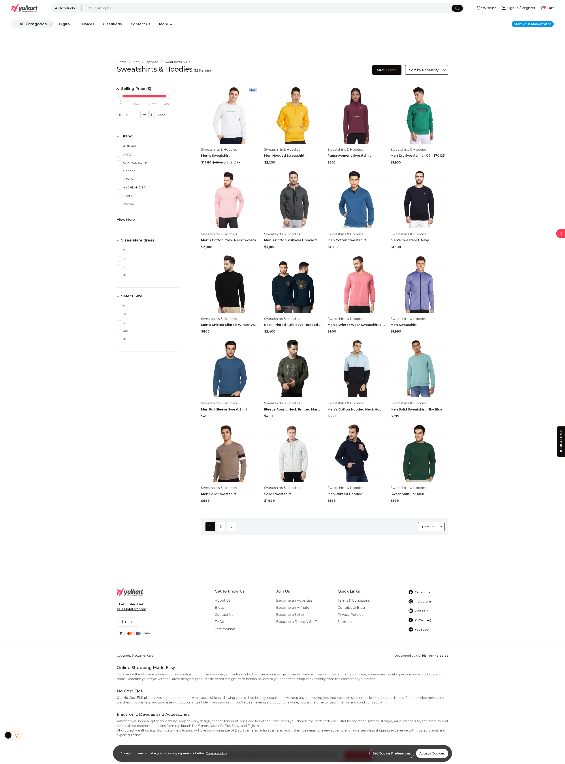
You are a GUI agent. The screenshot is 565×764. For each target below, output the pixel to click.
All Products (65, 8)
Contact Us (224, 615)
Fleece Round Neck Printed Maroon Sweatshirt (293, 409)
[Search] (457, 8)
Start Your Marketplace (532, 24)
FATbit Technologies (432, 655)
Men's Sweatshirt (215, 156)
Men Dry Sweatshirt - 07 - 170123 (418, 156)
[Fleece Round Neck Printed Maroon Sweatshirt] (293, 368)
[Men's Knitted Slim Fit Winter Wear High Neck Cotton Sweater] (230, 284)
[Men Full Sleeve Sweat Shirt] (230, 368)
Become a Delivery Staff (296, 622)
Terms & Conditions (354, 600)
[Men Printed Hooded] (356, 453)
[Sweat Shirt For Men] (419, 453)
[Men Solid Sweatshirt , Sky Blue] (419, 368)
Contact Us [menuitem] (140, 24)
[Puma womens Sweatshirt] (356, 115)
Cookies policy (216, 753)
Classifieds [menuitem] (112, 24)
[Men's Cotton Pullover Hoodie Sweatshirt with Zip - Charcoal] (293, 199)
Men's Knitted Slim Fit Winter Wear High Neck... (230, 325)
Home (122, 62)
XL (125, 275)
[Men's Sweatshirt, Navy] (419, 199)
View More (126, 220)
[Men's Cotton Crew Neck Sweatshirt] (230, 199)
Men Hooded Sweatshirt (284, 156)
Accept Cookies (432, 753)
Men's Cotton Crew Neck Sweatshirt (230, 240)
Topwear (151, 62)
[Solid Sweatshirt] (293, 453)
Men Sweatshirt (404, 325)
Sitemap (345, 622)
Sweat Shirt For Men (407, 494)
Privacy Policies (350, 615)
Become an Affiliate (292, 608)
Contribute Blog (351, 608)
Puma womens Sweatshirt (349, 156)
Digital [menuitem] (65, 24)
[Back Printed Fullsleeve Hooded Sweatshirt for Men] (293, 284)
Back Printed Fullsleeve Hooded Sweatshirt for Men (293, 325)
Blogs (219, 608)
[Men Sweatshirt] (419, 284)
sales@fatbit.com (131, 609)
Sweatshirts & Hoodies (219, 150)
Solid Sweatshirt (277, 494)
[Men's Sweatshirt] (230, 115)
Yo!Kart (147, 655)
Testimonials (225, 629)
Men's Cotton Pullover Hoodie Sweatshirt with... (293, 240)
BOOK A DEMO (561, 441)
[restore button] (560, 233)
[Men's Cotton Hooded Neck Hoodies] (356, 368)
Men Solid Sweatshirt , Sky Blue (417, 409)
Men (135, 62)
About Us (222, 600)
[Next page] (231, 527)
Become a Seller (290, 615)
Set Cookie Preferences (392, 753)
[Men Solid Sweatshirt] (230, 453)
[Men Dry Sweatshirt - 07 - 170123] (419, 115)
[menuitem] (32, 24)
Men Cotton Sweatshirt (347, 240)
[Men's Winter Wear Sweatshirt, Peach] (356, 284)
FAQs (219, 622)
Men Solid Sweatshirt (218, 494)
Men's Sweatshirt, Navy (410, 240)
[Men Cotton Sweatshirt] (356, 199)
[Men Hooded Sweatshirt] (293, 115)
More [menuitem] (163, 24)
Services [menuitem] (86, 24)
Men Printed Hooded (345, 494)
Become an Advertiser (295, 600)
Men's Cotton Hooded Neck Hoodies (356, 409)
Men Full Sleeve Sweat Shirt (224, 409)
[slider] (120, 96)
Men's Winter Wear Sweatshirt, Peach (356, 325)
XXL (126, 331)
